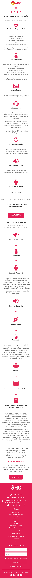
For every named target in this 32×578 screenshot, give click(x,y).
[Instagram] (17, 12)
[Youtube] (20, 12)
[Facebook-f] (14, 12)
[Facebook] (14, 575)
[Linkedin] (11, 575)
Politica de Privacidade (16, 566)
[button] (16, 7)
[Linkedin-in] (11, 12)
